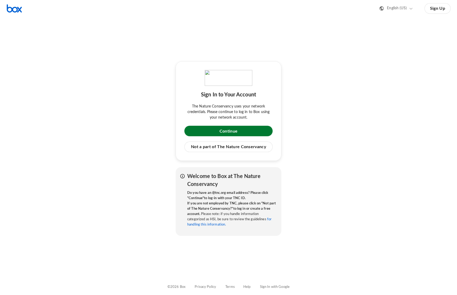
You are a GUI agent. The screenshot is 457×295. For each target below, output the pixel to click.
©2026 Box (176, 287)
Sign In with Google (275, 287)
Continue (228, 131)
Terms (230, 287)
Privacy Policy (205, 287)
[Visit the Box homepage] (14, 8)
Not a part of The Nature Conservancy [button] (228, 147)
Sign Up (437, 8)
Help (247, 287)
